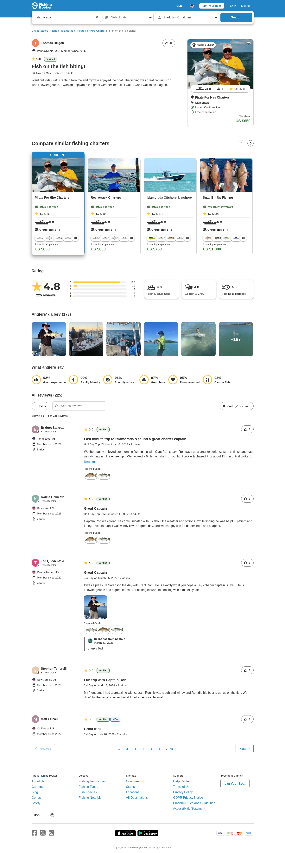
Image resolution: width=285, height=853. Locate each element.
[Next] (250, 143)
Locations (132, 792)
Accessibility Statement (189, 808)
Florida (54, 30)
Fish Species (88, 792)
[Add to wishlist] (249, 44)
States (130, 786)
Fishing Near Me (90, 797)
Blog (35, 792)
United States (40, 30)
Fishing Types (88, 786)
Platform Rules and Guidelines (194, 803)
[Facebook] (34, 833)
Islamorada (68, 30)
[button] (192, 97)
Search (236, 17)
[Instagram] (51, 833)
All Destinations (137, 797)
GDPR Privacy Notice (188, 797)
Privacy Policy (183, 792)
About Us (38, 781)
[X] (43, 833)
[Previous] (242, 143)
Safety (36, 803)
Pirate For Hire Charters (92, 30)
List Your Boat (211, 5)
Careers (37, 786)
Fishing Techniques (92, 781)
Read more (91, 461)
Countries (132, 781)
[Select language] (191, 5)
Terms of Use (182, 786)
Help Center (181, 781)
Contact (37, 797)
